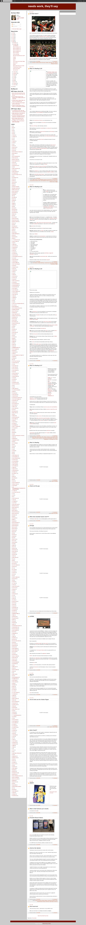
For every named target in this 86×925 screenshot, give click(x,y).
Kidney (13, 476)
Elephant (13, 339)
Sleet (13, 675)
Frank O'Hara (14, 367)
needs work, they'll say (43, 6)
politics (13, 624)
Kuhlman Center (54, 900)
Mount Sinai (14, 542)
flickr (13, 359)
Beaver (13, 198)
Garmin (13, 371)
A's (12, 144)
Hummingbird (14, 424)
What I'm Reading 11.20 (36, 68)
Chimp (13, 271)
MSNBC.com (50, 377)
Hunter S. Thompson (15, 426)
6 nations (13, 141)
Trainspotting (14, 734)
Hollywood (14, 415)
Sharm (13, 668)
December (15, 42)
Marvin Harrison (14, 513)
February (14, 83)
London (13, 499)
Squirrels (13, 687)
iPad (13, 444)
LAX (13, 493)
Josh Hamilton (14, 465)
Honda (13, 420)
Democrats (14, 318)
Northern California (15, 577)
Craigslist (13, 297)
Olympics (13, 589)
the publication (35, 223)
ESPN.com (49, 393)
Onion (13, 590)
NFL (53, 62)
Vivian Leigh (14, 768)
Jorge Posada (14, 464)
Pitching (13, 621)
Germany (13, 379)
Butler (13, 238)
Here (30, 692)
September (15, 73)
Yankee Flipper (55, 726)
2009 (13, 40)
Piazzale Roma (14, 618)
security (42, 230)
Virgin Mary (14, 766)
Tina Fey (13, 731)
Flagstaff (13, 356)
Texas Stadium (14, 722)
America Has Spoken (16, 68)
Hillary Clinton (14, 412)
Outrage (32, 525)
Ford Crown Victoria (15, 361)
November (15, 44)
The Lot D (31, 397)
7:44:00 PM (38, 435)
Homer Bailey (14, 418)
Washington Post (15, 772)
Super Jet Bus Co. (15, 709)
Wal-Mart (13, 769)
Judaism (13, 467)
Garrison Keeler (14, 373)
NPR (13, 580)
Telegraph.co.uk (50, 384)
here (32, 38)
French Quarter (14, 370)
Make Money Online (47, 923)
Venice (13, 759)
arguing (38, 314)
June (14, 77)
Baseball (13, 194)
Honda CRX (14, 421)
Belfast (13, 204)
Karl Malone (14, 471)
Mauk (13, 516)
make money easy (15, 504)
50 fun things (52, 131)
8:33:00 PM (38, 178)
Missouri (13, 531)
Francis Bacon (14, 365)
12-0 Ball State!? (15, 45)
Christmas (14, 277)
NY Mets (13, 581)
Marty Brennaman (15, 511)
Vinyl (13, 765)
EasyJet (13, 333)
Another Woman (14, 171)
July (14, 76)
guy (56, 314)
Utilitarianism (14, 756)
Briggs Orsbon (14, 227)
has (34, 662)
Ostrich (13, 598)
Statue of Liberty (15, 698)
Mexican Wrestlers (15, 522)
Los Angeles (14, 501)
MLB (13, 533)
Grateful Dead (46, 262)
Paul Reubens (14, 607)
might (35, 518)
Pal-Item (13, 604)
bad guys (31, 319)
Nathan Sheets (14, 557)
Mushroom (14, 548)
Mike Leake (14, 527)
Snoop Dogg (14, 680)
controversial (14, 292)
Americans (40, 900)
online (13, 592)
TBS (13, 718)
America (13, 162)
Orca (13, 595)
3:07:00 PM (38, 61)
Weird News (14, 774)
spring (13, 683)
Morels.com (14, 539)
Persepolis (14, 610)
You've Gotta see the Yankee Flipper (19, 61)
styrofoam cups (14, 704)
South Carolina (14, 681)
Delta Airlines (14, 317)
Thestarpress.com (51, 391)
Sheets (13, 671)
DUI (13, 327)
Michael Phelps (14, 525)
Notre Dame (14, 578)
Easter (13, 330)
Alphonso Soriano (15, 159)
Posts (14, 24)
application (44, 653)
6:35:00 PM (38, 844)
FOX (13, 364)
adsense (13, 148)
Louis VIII (13, 502)
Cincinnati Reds (14, 286)
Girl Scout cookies (15, 383)
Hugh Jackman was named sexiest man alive (44, 222)
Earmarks (13, 329)
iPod (13, 447)
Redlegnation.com (51, 395)
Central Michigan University (16, 256)
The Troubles (47, 432)
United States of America (16, 753)
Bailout (13, 185)
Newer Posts (40, 915)
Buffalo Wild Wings (15, 233)
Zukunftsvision (14, 795)
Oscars (13, 596)
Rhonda (13, 642)
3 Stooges (14, 136)
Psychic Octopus (15, 628)
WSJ (56, 439)
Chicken (13, 268)
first (42, 228)
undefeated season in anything (44, 36)
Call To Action (14, 245)
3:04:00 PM (38, 694)
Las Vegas (14, 490)
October (14, 71)
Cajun (13, 242)
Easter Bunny (14, 332)
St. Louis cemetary (15, 692)
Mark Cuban (14, 510)
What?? (32, 675)
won (34, 422)
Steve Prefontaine (15, 701)
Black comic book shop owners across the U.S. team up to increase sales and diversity (18, 94)
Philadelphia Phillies (15, 613)
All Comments (15, 26)
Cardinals (13, 248)
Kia (12, 474)
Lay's (13, 495)
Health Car (14, 406)
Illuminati (13, 432)
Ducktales (36, 319)
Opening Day (14, 593)
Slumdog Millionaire (15, 677)
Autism (13, 180)
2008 (13, 41)
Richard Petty (14, 645)
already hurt (37, 170)
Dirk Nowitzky (14, 321)
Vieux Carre (14, 763)
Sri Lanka (13, 689)
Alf (12, 154)
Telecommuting (14, 719)
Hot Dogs (13, 423)
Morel (13, 537)
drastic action (45, 643)
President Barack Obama (17, 67)
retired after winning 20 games (39, 174)
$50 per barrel (41, 139)
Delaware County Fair (15, 315)
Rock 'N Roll (14, 651)
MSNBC (13, 545)
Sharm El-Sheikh (15, 669)
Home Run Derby (15, 417)
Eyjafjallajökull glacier (15, 347)
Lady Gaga (14, 485)
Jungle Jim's (14, 468)
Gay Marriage (14, 374)
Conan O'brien (14, 289)
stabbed (13, 695)
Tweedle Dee (14, 742)
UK (12, 751)
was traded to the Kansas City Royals (40, 166)
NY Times (13, 583)
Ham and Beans (14, 403)
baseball (42, 128)
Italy (13, 453)
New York (13, 563)
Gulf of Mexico (14, 400)
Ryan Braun (14, 654)
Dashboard (14, 312)
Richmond (14, 646)
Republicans (14, 637)
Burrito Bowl (14, 236)
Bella (13, 206)
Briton (13, 230)
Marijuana (13, 508)
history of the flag (34, 125)
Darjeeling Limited (15, 309)
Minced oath (14, 528)
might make (49, 430)
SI (12, 672)
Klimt (13, 479)
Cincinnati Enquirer (15, 285)
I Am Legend (14, 427)
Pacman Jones (14, 601)
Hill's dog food (14, 411)
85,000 (31, 655)
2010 (13, 38)
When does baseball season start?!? (19, 55)
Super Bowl (14, 707)
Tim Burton (14, 730)
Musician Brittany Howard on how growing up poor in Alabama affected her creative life (18, 97)
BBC (13, 195)
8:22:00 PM (38, 520)
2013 (13, 34)
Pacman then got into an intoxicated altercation (39, 148)
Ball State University (15, 188)
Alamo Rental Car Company (16, 151)
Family (13, 353)
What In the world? (54, 513)
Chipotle (13, 274)
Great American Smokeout (16, 397)
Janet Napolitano (15, 456)
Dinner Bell (14, 320)
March (14, 81)
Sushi (13, 710)
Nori (13, 575)
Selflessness (14, 666)
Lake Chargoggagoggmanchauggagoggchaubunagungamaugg (18, 488)
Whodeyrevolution (39, 643)
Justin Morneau (14, 470)
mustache (47, 259)
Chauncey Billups (15, 262)
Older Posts (44, 915)
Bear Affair (14, 197)
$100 (13, 127)
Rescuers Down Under (16, 640)
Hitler (13, 414)
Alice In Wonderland (15, 156)
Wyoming (13, 789)
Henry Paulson (14, 408)
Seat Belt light (14, 663)
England (13, 341)
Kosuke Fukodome (15, 482)
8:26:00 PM (38, 512)
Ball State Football (15, 186)
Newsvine (13, 566)
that (37, 219)
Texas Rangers (14, 721)
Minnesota (14, 530)
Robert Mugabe (14, 648)
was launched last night (43, 256)
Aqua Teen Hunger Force (16, 174)
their (35, 646)
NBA (13, 560)
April (14, 80)
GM (12, 385)
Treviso (13, 736)
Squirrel (13, 686)
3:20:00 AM (38, 912)
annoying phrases (43, 236)
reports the (35, 412)
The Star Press (14, 727)
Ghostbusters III (15, 382)
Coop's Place (14, 294)
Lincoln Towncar (15, 498)
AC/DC (13, 145)
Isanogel (13, 450)
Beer (13, 201)
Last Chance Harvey (15, 492)
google (13, 391)
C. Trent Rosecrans (15, 239)
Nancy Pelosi (14, 551)
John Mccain (14, 459)
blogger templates (38, 923)
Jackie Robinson (15, 455)
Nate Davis (14, 554)
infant (13, 441)
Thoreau (13, 728)
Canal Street (14, 247)
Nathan (13, 555)
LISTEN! (14, 58)
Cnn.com (49, 394)
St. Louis (13, 690)
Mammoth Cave (14, 505)
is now (34, 664)
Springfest (14, 684)
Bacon (13, 183)
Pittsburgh (14, 622)
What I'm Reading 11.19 (17, 48)
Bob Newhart (14, 212)
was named (43, 122)
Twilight (13, 745)
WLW (13, 783)
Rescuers (13, 639)
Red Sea (13, 631)
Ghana (13, 380)
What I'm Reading (16, 52)
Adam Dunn (14, 147)
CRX (13, 300)
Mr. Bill (13, 543)
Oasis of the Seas (15, 586)
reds (13, 634)
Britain (13, 229)
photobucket (14, 616)
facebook (13, 350)
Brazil (13, 224)
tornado (13, 733)
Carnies (13, 250)
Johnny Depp (14, 462)
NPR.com (49, 382)
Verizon (13, 760)
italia (13, 452)
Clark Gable (14, 288)
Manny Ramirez (14, 507)
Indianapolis (14, 438)
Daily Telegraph (14, 306)
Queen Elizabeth (15, 630)
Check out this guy (16, 54)
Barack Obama (14, 191)
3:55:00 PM (38, 360)
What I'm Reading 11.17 (17, 51)
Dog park (13, 324)
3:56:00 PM (38, 725)
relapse (13, 636)
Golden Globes (14, 388)
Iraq (13, 449)
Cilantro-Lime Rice (15, 280)
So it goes (45, 164)
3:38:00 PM (38, 778)
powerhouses (35, 311)
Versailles (13, 762)
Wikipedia (13, 780)
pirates (13, 619)
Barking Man (14, 192)
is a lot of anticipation (39, 112)
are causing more (48, 128)
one (40, 420)
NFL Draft (13, 569)
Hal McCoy (14, 402)
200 (12, 130)
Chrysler (13, 279)
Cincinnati (13, 282)
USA (13, 754)
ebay (13, 335)
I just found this (32, 432)
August (14, 74)
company (52, 231)
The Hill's (13, 724)
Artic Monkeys (14, 177)
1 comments (55, 261)
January (14, 84)
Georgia (13, 377)
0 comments (55, 61)
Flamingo (13, 358)
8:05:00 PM (38, 261)
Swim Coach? (15, 62)
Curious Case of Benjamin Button (17, 303)
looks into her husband (47, 321)
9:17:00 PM (38, 805)
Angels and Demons (15, 168)
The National (14, 725)
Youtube (13, 792)
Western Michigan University (17, 775)
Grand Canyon (14, 394)
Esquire (13, 344)
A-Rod (13, 142)
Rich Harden (14, 643)
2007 (13, 86)
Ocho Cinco (14, 587)
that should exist (43, 328)
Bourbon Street (14, 218)
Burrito (13, 235)
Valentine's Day (14, 757)
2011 (13, 37)
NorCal (13, 574)
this (35, 810)
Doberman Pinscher (15, 323)
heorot (13, 409)
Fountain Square (15, 362)
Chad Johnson (14, 259)
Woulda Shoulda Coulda (16, 786)
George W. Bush (15, 376)
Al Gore (13, 150)
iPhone (13, 446)
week (33, 341)
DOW (13, 326)
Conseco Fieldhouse (15, 291)
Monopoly (13, 534)
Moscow (13, 540)
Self (12, 665)
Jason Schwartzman (15, 458)
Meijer (13, 519)
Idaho (13, 429)
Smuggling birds (14, 678)
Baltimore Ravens (15, 189)
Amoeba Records (15, 165)
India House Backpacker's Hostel (17, 435)
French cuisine (14, 368)
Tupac (13, 739)
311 (12, 138)
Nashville (13, 552)
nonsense (13, 572)
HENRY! (14, 64)
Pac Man (13, 599)
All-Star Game (14, 157)
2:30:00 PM (38, 899)
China (13, 273)
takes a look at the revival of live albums (43, 418)
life (12, 496)
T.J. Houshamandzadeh (16, 715)
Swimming (14, 712)
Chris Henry (14, 276)
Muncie (13, 546)
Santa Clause (14, 657)
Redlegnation (14, 633)
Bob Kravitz (14, 209)
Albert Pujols (14, 153)
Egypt (13, 338)
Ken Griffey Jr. (14, 473)
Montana (13, 536)
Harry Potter (14, 405)
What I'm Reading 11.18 (17, 49)
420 (12, 139)
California (13, 244)
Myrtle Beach (14, 549)
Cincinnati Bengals (15, 283)
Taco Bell (13, 716)
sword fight (14, 713)
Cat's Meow (14, 253)
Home (47, 915)
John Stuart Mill (14, 461)
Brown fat (13, 232)
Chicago (13, 265)
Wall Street (14, 771)
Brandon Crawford (15, 221)
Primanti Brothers (15, 627)
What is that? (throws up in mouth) (18, 65)
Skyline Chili (14, 674)
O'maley (13, 584)
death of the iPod (42, 131)
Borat (13, 215)
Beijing (13, 203)
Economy (13, 336)
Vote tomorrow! (34, 906)
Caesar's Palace (15, 241)
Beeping (13, 200)
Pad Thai (13, 602)
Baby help (13, 182)
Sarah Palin (14, 660)
